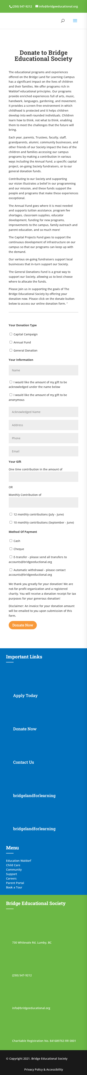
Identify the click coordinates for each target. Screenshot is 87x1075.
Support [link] (11, 873)
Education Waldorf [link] (18, 860)
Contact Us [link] (23, 762)
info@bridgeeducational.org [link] (31, 1008)
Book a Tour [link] (14, 887)
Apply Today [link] (25, 695)
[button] (75, 23)
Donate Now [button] (22, 625)
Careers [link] (11, 878)
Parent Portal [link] (15, 882)
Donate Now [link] (25, 728)
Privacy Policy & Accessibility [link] (43, 1069)
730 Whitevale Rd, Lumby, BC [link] (32, 942)
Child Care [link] (13, 865)
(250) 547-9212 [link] (22, 975)
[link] (22, 6)
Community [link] (14, 869)
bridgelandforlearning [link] (34, 795)
